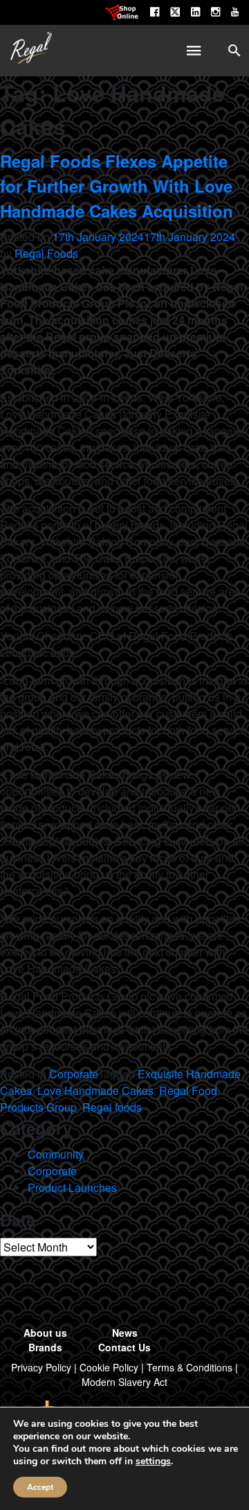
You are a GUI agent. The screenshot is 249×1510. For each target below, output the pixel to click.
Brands (45, 1347)
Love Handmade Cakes (95, 1090)
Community (56, 1154)
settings (153, 1461)
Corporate (73, 1074)
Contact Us (124, 1347)
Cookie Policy (109, 1367)
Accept (40, 1487)
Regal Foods (46, 253)
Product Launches (72, 1187)
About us (45, 1333)
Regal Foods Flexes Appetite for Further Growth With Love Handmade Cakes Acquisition (116, 185)
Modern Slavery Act (124, 1382)
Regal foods (112, 1107)
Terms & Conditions (189, 1367)
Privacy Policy (41, 1367)
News (125, 1333)
